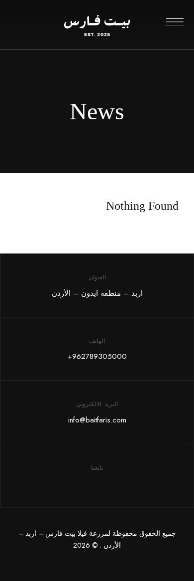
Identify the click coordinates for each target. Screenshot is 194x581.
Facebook (104, 484)
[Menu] (175, 21)
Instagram (90, 484)
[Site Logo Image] (97, 25)
